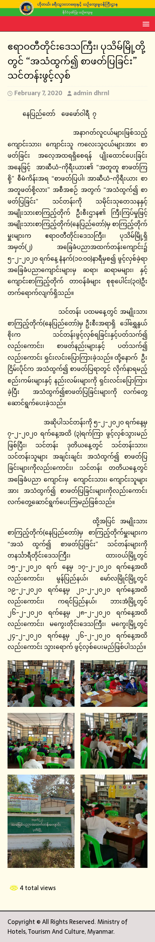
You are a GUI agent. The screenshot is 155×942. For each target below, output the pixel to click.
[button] (144, 23)
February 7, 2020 (38, 93)
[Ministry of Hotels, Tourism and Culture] (77, 11)
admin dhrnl (91, 93)
